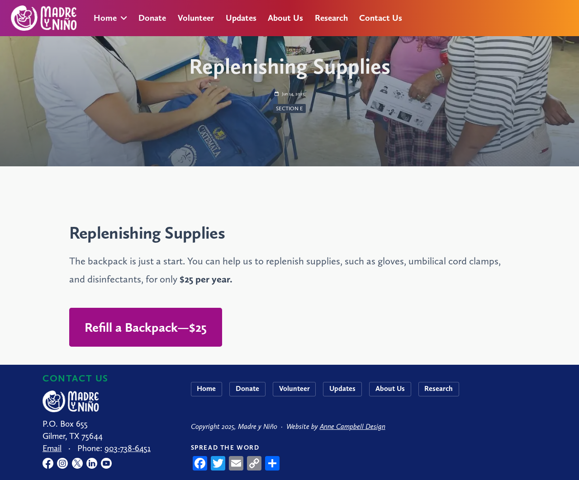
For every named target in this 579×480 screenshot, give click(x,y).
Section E (289, 108)
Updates (241, 18)
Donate (152, 18)
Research (331, 18)
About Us (285, 18)
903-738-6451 (127, 448)
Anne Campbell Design (352, 426)
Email (52, 448)
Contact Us (380, 18)
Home (105, 18)
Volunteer (196, 18)
